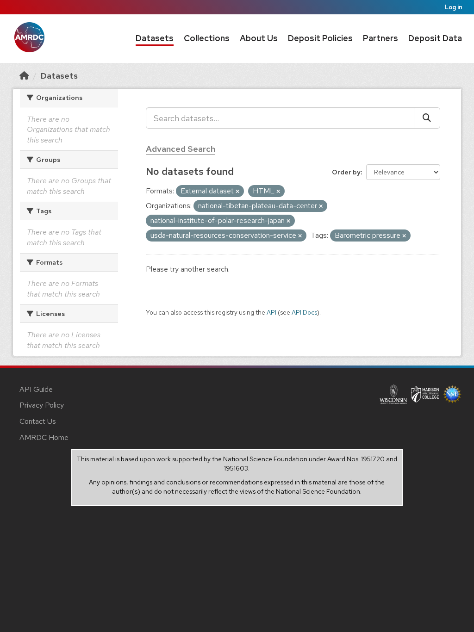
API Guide (36, 389)
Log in (453, 7)
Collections (207, 38)
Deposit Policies (320, 38)
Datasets (155, 38)
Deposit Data (435, 38)
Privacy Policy (41, 405)
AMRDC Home (44, 437)
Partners (380, 38)
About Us (259, 38)
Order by (346, 172)
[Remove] (237, 191)
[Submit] (427, 118)
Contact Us (37, 421)
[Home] (24, 75)
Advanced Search (180, 148)
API (271, 312)
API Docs (304, 312)
